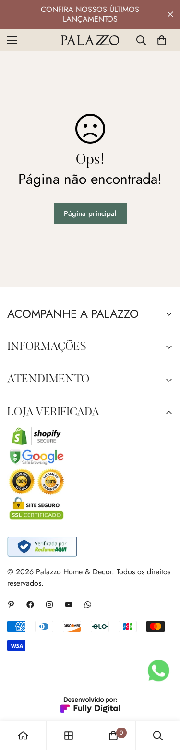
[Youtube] (68, 604)
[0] (162, 40)
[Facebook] (30, 604)
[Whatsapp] (88, 604)
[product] (23, 735)
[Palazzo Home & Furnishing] (90, 40)
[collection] (68, 735)
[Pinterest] (11, 604)
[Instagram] (49, 604)
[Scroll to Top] (162, 699)
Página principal (90, 213)
